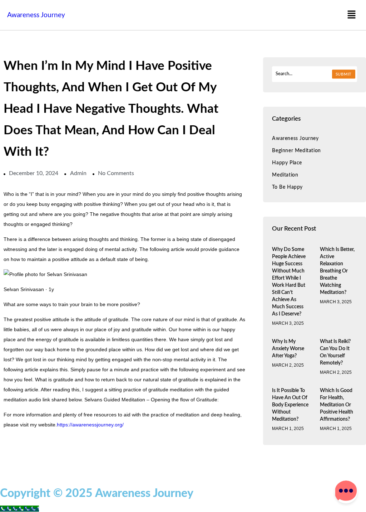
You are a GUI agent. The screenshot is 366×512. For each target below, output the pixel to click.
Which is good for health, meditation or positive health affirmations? (336, 405)
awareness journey (295, 138)
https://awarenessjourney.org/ (90, 425)
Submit (344, 74)
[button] (352, 15)
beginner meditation (296, 150)
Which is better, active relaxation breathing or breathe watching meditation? (337, 271)
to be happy (287, 187)
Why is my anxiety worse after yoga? (288, 348)
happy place (287, 162)
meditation (285, 175)
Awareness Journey (36, 15)
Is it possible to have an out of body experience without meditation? (290, 405)
